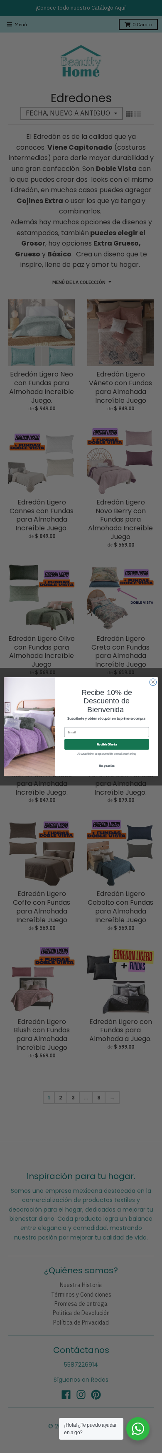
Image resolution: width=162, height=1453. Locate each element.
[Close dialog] (153, 681)
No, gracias (107, 765)
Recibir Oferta (107, 744)
